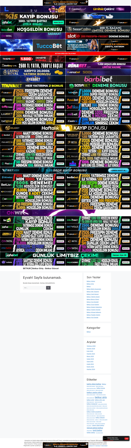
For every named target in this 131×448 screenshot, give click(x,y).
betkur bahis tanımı (99, 386)
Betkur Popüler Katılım (93, 315)
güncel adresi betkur (95, 428)
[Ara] (48, 288)
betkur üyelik (98, 421)
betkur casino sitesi (94, 392)
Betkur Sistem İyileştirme (94, 307)
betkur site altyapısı (90, 419)
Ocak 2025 (90, 361)
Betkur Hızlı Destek (92, 317)
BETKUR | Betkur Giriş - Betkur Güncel (41, 268)
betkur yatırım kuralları (91, 421)
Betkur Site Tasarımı (93, 291)
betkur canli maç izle (91, 390)
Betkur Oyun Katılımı (93, 304)
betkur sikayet (100, 417)
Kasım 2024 (90, 366)
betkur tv (97, 419)
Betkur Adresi (91, 281)
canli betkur (89, 425)
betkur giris (101, 397)
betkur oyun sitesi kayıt (91, 415)
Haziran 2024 (91, 369)
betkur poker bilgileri (101, 415)
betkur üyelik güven (90, 423)
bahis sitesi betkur (94, 384)
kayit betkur (97, 430)
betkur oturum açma (90, 413)
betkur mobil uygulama (94, 411)
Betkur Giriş (90, 284)
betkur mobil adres (90, 409)
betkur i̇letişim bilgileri (102, 404)
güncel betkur (89, 430)
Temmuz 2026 (91, 346)
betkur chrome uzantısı (91, 394)
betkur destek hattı (90, 397)
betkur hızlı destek (98, 402)
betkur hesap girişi (90, 402)
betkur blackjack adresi (91, 388)
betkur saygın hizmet (91, 417)
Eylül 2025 (90, 351)
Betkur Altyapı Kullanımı (94, 312)
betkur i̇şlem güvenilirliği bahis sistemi (94, 405)
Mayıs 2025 (90, 356)
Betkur (89, 286)
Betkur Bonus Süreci (93, 299)
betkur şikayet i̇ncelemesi (100, 423)
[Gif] (65, 128)
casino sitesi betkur (98, 425)
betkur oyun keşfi (98, 413)
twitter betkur (91, 432)
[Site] (32, 92)
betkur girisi (90, 400)
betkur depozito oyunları (101, 394)
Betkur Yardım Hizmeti (93, 309)
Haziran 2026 (91, 348)
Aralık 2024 (90, 364)
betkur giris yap (100, 400)
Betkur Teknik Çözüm (93, 297)
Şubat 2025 (90, 359)
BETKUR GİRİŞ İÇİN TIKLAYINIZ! (65, 53)
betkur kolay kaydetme (91, 407)
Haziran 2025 (91, 354)
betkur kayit (104, 405)
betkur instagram (92, 404)
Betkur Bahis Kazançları (94, 289)
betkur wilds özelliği (103, 419)
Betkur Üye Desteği (92, 302)
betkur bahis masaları (91, 386)
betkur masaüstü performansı (102, 407)
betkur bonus (101, 388)
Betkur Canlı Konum (93, 294)
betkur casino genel (99, 390)
